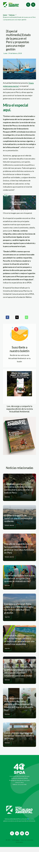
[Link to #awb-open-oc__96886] (28, 5)
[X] (17, 317)
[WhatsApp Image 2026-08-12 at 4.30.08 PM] (19, 418)
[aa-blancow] (19, 806)
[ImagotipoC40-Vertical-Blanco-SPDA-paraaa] (20, 764)
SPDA (17, 840)
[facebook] (12, 833)
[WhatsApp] (26, 317)
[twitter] (17, 833)
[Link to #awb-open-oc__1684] (33, 5)
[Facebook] (7, 317)
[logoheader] (11, 3)
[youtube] (27, 833)
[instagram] (22, 833)
